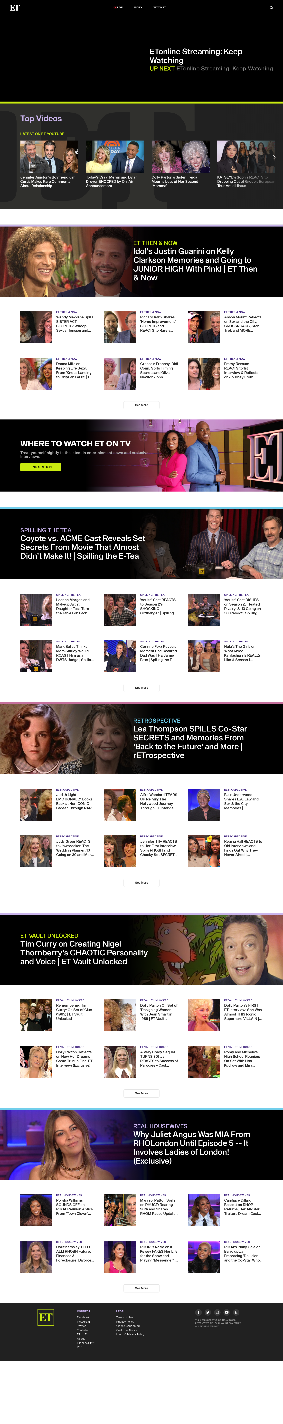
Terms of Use (124, 1318)
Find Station (41, 467)
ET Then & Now (155, 243)
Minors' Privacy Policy (130, 1335)
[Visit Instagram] (217, 1313)
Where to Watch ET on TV (75, 444)
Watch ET (159, 7)
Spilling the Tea (46, 530)
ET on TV (82, 1335)
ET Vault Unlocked (49, 936)
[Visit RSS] (236, 1313)
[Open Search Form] (271, 8)
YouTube (82, 1330)
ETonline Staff (85, 1343)
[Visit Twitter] (208, 1313)
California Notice (126, 1330)
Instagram (83, 1322)
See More (141, 405)
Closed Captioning (128, 1326)
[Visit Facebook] (198, 1313)
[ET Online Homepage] (15, 8)
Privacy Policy (125, 1322)
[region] (78, 59)
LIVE (120, 7)
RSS (79, 1347)
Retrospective (157, 721)
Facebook (83, 1318)
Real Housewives (160, 1127)
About (81, 1339)
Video (138, 7)
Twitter (81, 1326)
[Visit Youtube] (226, 1312)
